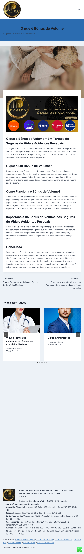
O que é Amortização (59, 337)
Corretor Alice (29, 542)
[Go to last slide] (6, 334)
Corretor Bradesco (44, 539)
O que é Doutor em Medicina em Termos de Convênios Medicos (20, 281)
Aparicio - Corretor (11, 34)
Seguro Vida (47, 24)
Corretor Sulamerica (63, 539)
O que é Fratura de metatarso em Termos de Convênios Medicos (19, 341)
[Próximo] (78, 334)
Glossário (36, 24)
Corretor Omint (14, 542)
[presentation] (21, 320)
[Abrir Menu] (79, 9)
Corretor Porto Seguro (25, 539)
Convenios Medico (45, 542)
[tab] (37, 362)
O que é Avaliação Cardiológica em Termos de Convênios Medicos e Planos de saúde (63, 283)
